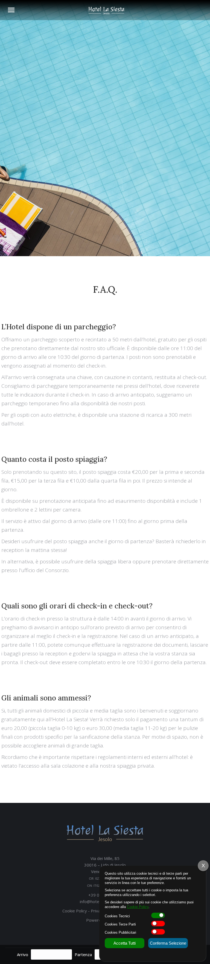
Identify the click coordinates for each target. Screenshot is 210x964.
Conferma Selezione (168, 943)
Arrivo (22, 954)
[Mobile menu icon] (11, 10)
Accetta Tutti (124, 943)
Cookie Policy (74, 910)
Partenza (83, 954)
